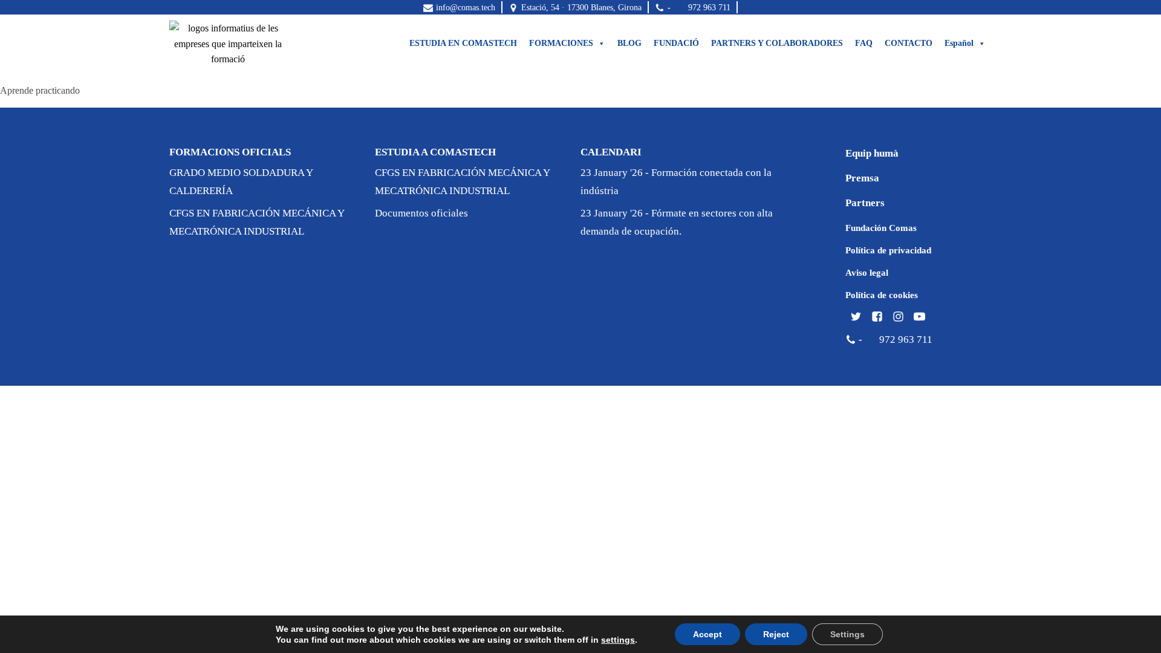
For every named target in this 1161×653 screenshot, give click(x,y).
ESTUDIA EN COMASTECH (463, 43)
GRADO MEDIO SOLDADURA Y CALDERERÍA (241, 182)
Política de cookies (881, 295)
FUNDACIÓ (676, 43)
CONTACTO (908, 43)
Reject (776, 634)
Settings (847, 634)
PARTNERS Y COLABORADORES (777, 43)
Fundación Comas (881, 228)
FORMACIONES (561, 43)
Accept (707, 634)
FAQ (864, 43)
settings (618, 640)
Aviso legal (866, 273)
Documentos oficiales (421, 213)
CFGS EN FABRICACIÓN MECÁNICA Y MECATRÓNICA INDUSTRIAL (256, 222)
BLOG (629, 43)
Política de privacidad (888, 250)
